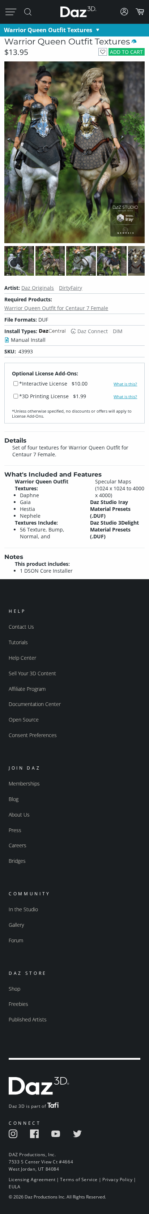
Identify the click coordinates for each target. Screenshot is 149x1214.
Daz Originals (37, 287)
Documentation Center (35, 704)
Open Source (24, 719)
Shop (14, 988)
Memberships (24, 783)
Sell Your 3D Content (32, 673)
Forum (16, 940)
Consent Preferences (33, 735)
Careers (17, 845)
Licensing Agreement (32, 1179)
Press (15, 830)
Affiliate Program (27, 688)
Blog (13, 799)
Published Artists (28, 1019)
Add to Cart (126, 51)
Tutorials (18, 642)
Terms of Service (79, 1179)
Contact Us (21, 626)
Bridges (17, 860)
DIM (118, 331)
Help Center (22, 657)
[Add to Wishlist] (102, 52)
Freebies (18, 1003)
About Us (19, 814)
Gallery (16, 924)
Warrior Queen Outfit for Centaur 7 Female (56, 308)
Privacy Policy (117, 1179)
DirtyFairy (70, 287)
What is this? (125, 384)
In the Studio (23, 909)
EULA (14, 1187)
